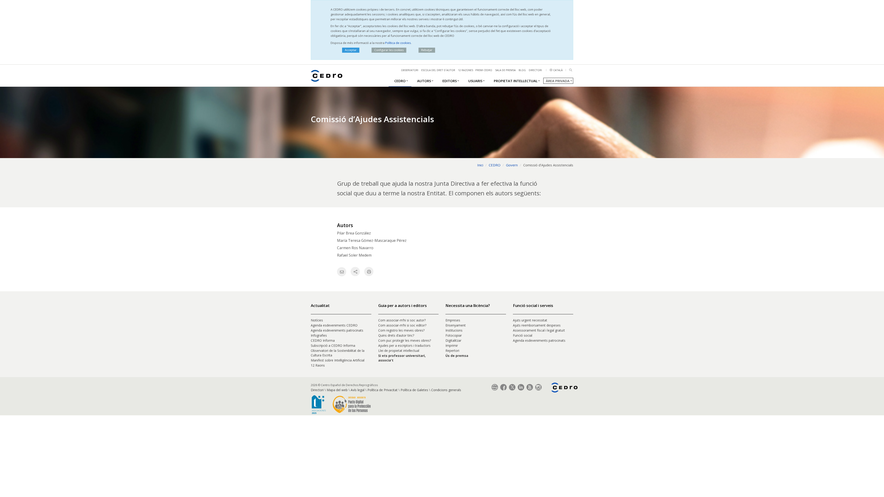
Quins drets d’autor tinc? (396, 335)
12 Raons (318, 365)
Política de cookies (398, 43)
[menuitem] (400, 80)
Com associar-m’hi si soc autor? (402, 320)
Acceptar (351, 50)
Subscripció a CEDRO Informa (333, 345)
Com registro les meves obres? (401, 330)
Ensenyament (455, 325)
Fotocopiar (453, 335)
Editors (449, 80)
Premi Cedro (483, 70)
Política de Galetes (414, 390)
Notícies (317, 320)
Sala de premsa (505, 70)
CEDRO (400, 80)
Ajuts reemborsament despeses (537, 325)
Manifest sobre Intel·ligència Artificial (337, 360)
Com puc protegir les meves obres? (404, 340)
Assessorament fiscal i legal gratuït (539, 330)
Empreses (452, 320)
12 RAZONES (465, 70)
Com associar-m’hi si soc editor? (402, 325)
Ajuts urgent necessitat (530, 320)
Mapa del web (337, 390)
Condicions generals (446, 390)
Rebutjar (426, 50)
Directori (535, 70)
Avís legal (357, 390)
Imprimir (451, 345)
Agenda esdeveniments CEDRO (334, 325)
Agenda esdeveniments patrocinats (337, 330)
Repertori (452, 350)
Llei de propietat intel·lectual (398, 350)
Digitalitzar (453, 340)
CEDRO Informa (323, 340)
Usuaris (475, 80)
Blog (522, 70)
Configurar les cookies (389, 50)
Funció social (522, 335)
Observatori (409, 70)
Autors (424, 80)
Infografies (319, 335)
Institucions (453, 330)
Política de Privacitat (382, 390)
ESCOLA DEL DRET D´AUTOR (438, 70)
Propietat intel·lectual (516, 80)
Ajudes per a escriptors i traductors (404, 345)
